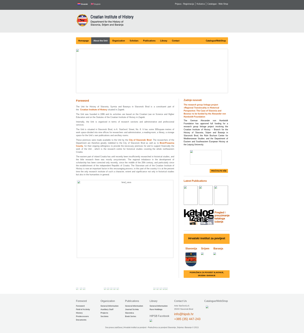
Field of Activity (83, 309)
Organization (118, 41)
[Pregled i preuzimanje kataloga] (207, 226)
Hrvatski (84, 4)
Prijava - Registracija (184, 4)
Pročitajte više (218, 171)
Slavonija (191, 248)
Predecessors (82, 316)
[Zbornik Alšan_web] (206, 195)
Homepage (83, 41)
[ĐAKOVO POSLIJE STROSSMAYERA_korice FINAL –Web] (221, 195)
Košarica (201, 4)
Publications (149, 41)
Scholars (134, 41)
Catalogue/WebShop (216, 41)
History (79, 313)
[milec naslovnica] (191, 195)
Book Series (130, 316)
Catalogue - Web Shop (217, 4)
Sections (104, 316)
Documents (81, 320)
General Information (109, 306)
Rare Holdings (156, 309)
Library (163, 41)
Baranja (218, 248)
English (97, 4)
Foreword (80, 306)
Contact (175, 41)
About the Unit (100, 41)
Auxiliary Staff (107, 309)
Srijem (205, 248)
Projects (104, 313)
